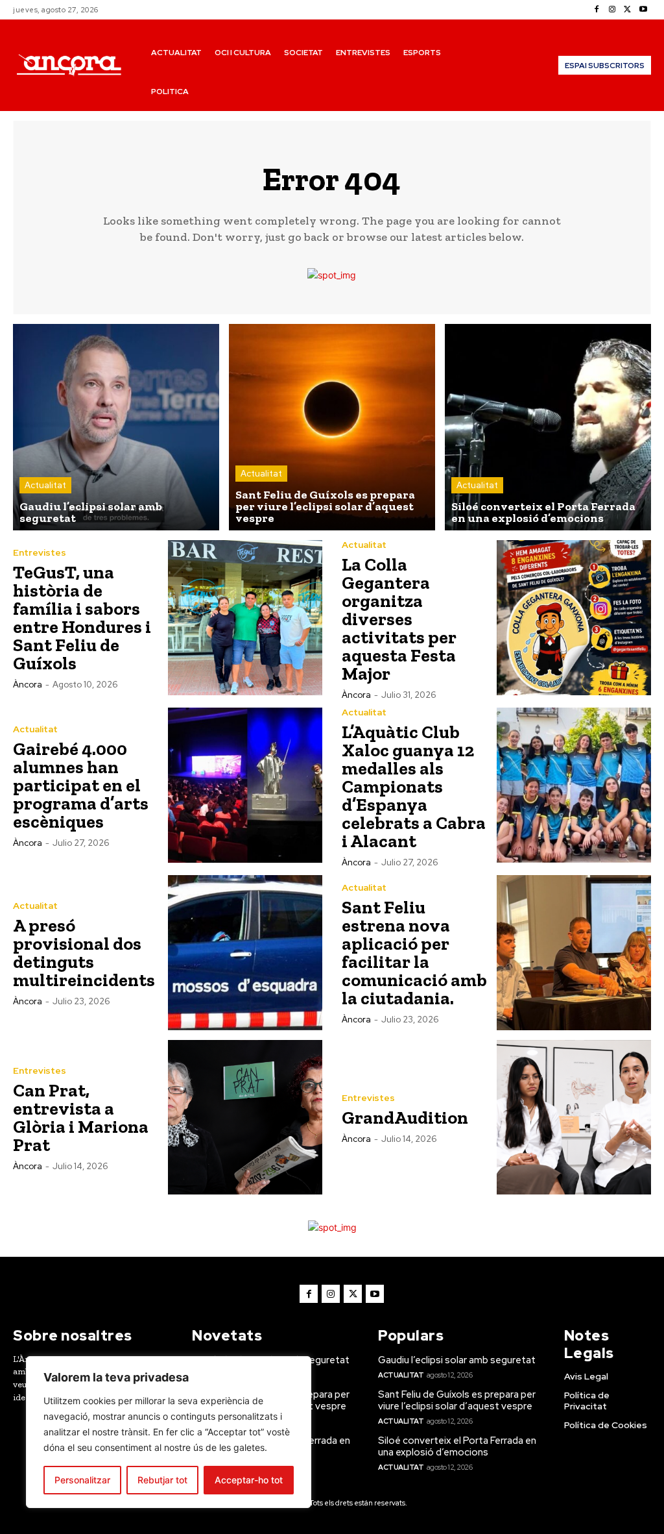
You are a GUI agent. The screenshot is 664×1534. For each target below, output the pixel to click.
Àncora (27, 684)
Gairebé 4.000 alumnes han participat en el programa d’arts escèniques (80, 785)
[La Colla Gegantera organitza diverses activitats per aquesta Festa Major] (574, 617)
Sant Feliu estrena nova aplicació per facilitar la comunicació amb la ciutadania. (414, 953)
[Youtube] (643, 10)
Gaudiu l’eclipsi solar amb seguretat (457, 1360)
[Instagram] (612, 10)
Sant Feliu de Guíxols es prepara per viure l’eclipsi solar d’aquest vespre (457, 1400)
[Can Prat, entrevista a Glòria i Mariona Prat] (245, 1117)
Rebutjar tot (162, 1479)
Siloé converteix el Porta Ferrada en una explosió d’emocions (457, 1446)
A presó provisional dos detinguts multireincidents (84, 953)
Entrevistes (39, 552)
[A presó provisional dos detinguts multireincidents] (245, 952)
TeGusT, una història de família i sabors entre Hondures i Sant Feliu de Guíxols (82, 618)
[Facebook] (596, 10)
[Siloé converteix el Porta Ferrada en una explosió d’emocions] (548, 427)
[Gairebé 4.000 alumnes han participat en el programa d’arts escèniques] (245, 785)
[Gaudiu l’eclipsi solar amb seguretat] (116, 427)
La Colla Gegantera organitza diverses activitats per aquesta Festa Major (399, 619)
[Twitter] (627, 10)
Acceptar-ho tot (249, 1479)
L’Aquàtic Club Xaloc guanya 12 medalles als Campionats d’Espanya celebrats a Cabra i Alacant (414, 786)
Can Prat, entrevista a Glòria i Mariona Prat (80, 1118)
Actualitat (45, 485)
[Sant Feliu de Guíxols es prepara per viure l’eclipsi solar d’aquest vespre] (332, 427)
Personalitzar (82, 1479)
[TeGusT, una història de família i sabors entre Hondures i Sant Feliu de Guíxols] (245, 617)
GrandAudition (405, 1117)
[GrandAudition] (574, 1117)
